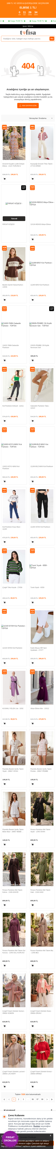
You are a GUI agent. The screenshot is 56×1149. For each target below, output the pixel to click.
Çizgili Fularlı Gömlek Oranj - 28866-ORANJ (41, 1012)
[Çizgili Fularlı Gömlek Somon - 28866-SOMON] (14, 990)
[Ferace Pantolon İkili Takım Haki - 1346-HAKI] (42, 869)
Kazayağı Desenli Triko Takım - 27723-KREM (41, 165)
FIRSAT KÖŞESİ (8, 224)
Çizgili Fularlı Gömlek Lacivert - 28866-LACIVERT (13, 1073)
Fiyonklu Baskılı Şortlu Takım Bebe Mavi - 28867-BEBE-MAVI (13, 831)
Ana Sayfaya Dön (29, 106)
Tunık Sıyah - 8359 (37, 587)
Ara (51, 39)
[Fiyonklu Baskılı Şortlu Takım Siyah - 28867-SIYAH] (14, 748)
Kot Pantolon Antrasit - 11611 (13, 406)
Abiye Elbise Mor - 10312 (39, 708)
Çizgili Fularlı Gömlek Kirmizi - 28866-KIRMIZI (41, 1073)
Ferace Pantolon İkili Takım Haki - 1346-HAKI (40, 891)
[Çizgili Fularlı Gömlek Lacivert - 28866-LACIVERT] (14, 1051)
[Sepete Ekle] (4, 179)
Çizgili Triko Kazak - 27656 (12, 587)
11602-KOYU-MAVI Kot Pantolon (10, 467)
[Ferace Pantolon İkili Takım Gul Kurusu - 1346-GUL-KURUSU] (14, 930)
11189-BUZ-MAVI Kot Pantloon (41, 466)
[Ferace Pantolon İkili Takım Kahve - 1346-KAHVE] (14, 869)
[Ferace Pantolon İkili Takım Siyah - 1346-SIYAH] (42, 809)
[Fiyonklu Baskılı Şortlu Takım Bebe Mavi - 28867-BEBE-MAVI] (14, 809)
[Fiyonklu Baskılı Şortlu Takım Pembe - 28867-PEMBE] (42, 748)
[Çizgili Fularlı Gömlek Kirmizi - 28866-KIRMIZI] (42, 1051)
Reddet (36, 1126)
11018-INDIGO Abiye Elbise (40, 224)
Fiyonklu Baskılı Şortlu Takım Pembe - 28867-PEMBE (41, 770)
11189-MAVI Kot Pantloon (39, 285)
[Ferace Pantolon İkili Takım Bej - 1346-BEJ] (42, 930)
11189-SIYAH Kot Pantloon (40, 527)
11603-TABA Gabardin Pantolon (10, 346)
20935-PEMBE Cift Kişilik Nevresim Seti (39, 346)
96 (33, 1099)
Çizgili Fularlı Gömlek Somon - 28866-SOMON (13, 1012)
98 (42, 1099)
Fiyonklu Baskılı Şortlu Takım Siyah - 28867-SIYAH (13, 770)
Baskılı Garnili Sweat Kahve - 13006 (13, 286)
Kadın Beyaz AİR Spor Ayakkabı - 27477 (38, 649)
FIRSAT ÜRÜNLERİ (10, 1139)
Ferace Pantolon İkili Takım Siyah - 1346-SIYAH (40, 831)
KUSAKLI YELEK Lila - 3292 (12, 708)
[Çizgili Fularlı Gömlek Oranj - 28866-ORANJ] (42, 990)
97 (37, 1099)
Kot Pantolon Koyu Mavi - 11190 (11, 528)
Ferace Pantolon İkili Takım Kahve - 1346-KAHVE (12, 891)
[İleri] (47, 1099)
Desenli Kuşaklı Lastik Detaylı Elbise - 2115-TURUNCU (13, 165)
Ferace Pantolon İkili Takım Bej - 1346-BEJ (41, 952)
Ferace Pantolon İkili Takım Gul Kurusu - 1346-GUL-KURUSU (13, 952)
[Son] (52, 1099)
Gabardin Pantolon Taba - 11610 (39, 407)
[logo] (28, 32)
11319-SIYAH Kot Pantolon (12, 648)
